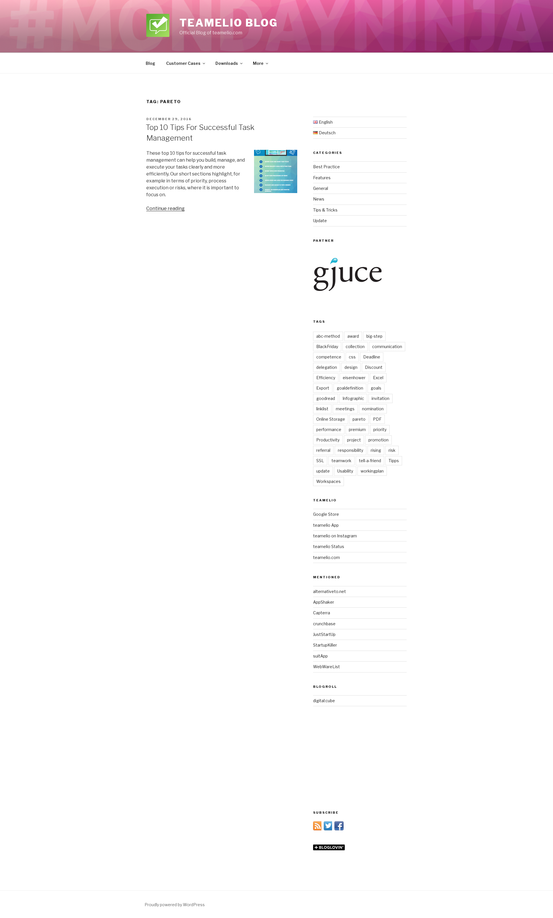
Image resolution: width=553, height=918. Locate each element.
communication (387, 346)
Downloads (226, 63)
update (323, 471)
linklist (322, 408)
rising (376, 450)
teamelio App (326, 525)
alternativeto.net (329, 591)
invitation (380, 398)
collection (355, 346)
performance (328, 429)
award (353, 336)
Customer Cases (183, 63)
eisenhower (354, 377)
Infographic (353, 398)
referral (323, 450)
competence (328, 356)
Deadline (371, 356)
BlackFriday (327, 346)
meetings (345, 408)
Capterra (321, 612)
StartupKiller (325, 645)
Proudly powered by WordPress (175, 904)
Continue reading (165, 208)
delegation (326, 367)
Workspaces (328, 481)
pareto (359, 419)
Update (320, 220)
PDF (377, 419)
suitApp (320, 655)
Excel (378, 377)
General (320, 188)
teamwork (341, 460)
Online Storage (330, 419)
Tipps (394, 460)
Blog (150, 63)
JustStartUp (324, 634)
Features (322, 177)
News (318, 199)
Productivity (328, 439)
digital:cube (324, 700)
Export (322, 388)
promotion (378, 439)
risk (392, 450)
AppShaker (323, 602)
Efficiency (325, 377)
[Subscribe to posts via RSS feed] (317, 828)
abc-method (328, 336)
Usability (345, 471)
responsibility (350, 450)
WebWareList (326, 666)
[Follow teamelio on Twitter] (328, 828)
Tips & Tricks (325, 209)
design (350, 367)
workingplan (372, 471)
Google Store (326, 514)
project (354, 439)
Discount (373, 367)
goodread (325, 398)
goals (376, 388)
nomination (373, 408)
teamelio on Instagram (335, 535)
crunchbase (324, 623)
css (352, 356)
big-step (374, 336)
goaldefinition (350, 388)
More (258, 63)
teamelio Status (328, 546)
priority (380, 429)
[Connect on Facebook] (339, 828)
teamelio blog (228, 22)
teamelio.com (326, 557)
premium (357, 429)
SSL (320, 460)
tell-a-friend (370, 460)
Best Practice (326, 166)
